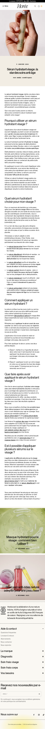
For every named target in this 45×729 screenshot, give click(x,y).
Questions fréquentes (8, 632)
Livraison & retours (7, 636)
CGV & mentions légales (30, 724)
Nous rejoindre (6, 645)
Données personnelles (14, 724)
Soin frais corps (9, 667)
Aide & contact (9, 628)
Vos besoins (7, 673)
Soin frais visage (10, 662)
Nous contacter (6, 642)
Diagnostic (6, 656)
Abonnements (5, 639)
